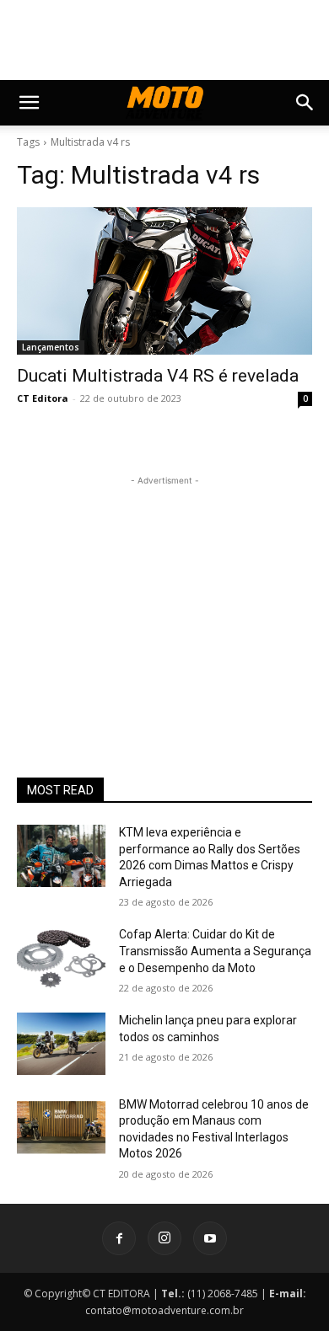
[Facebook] (119, 1238)
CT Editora (42, 398)
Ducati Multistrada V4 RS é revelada (158, 376)
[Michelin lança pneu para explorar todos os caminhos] (61, 1044)
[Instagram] (164, 1238)
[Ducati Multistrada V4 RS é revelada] (164, 281)
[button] (29, 103)
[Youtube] (210, 1238)
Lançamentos (50, 347)
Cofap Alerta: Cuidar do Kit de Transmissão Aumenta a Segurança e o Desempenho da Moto (215, 950)
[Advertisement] (164, 594)
